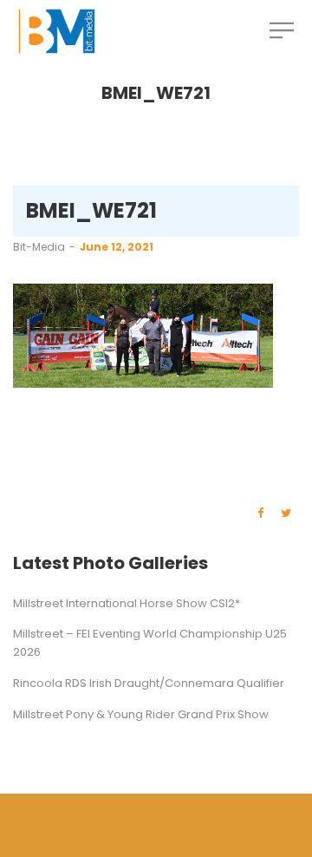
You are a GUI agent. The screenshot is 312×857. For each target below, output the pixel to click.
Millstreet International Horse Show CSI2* (126, 603)
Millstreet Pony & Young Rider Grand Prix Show (141, 714)
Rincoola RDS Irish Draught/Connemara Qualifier (148, 683)
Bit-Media (39, 246)
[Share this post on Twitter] (286, 513)
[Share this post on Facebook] (260, 513)
